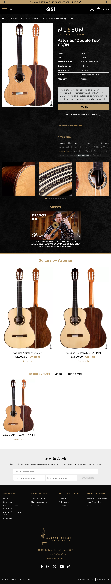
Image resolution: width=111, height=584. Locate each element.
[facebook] (42, 566)
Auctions (63, 498)
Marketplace (64, 506)
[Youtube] (62, 566)
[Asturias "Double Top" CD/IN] (27, 65)
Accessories (36, 506)
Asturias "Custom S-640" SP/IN (83, 353)
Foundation (8, 502)
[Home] (3, 18)
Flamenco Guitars (39, 502)
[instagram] (47, 566)
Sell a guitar (64, 502)
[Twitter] (54, 566)
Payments (7, 518)
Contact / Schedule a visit (12, 513)
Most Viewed (74, 373)
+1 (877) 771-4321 (59, 558)
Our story (7, 498)
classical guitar (65, 151)
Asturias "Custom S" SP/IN (28, 353)
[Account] (92, 9)
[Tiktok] (68, 566)
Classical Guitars (38, 18)
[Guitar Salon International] (50, 9)
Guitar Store (12, 18)
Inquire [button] (83, 107)
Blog (89, 506)
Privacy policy (103, 579)
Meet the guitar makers (97, 498)
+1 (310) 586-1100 (59, 554)
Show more (84, 155)
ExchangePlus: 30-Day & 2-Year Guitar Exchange (56, 2)
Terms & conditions (86, 579)
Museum (24, 18)
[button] (11, 9)
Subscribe (88, 478)
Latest (58, 373)
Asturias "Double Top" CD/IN (18, 435)
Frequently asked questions (10, 507)
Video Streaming (94, 502)
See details (27, 361)
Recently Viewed (39, 373)
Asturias (78, 125)
